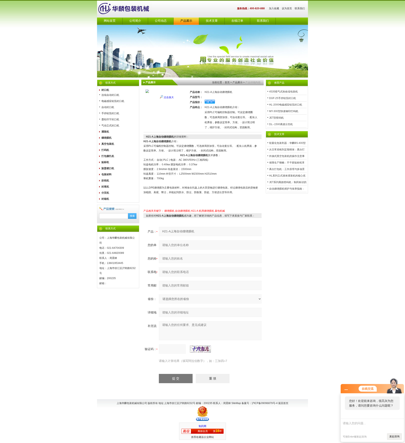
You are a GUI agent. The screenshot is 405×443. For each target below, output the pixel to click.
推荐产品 (279, 82)
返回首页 (283, 403)
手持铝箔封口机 (110, 113)
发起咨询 (394, 436)
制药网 (202, 426)
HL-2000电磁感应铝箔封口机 (285, 104)
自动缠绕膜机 (182, 210)
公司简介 (135, 20)
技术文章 (212, 20)
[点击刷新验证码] (200, 349)
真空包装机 (107, 143)
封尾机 (105, 186)
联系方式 (110, 82)
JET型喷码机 (276, 117)
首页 (227, 82)
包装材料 (106, 174)
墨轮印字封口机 (110, 119)
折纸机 (105, 180)
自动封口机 (107, 107)
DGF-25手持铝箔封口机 (282, 98)
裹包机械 (220, 210)
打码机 (105, 150)
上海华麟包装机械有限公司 (128, 9)
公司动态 (161, 20)
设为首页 (287, 8)
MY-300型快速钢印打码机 (283, 111)
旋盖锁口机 (107, 168)
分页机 (105, 192)
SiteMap (236, 403)
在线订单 (237, 20)
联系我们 (300, 8)
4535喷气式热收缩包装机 (283, 91)
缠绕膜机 (106, 137)
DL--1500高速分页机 (281, 124)
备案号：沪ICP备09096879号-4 (260, 403)
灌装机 (105, 131)
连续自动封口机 (110, 95)
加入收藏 (274, 8)
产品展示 (186, 20)
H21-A (194, 210)
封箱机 (105, 198)
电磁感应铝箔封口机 (112, 101)
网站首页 (110, 20)
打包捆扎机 (107, 156)
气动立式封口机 (110, 125)
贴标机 (105, 162)
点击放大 (169, 97)
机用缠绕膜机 (206, 210)
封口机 (105, 89)
